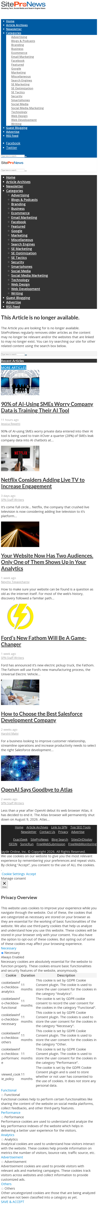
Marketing (18, 72)
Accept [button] (31, 874)
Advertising (19, 37)
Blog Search (60, 839)
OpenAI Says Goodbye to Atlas (36, 789)
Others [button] (6, 1184)
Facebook (17, 61)
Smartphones (20, 100)
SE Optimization (22, 88)
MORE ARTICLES (13, 367)
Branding (17, 45)
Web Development (24, 120)
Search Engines (21, 80)
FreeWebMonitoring (82, 844)
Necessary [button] (8, 948)
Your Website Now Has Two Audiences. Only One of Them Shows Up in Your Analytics (47, 561)
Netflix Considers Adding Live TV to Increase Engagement (43, 483)
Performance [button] (10, 1112)
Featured (17, 65)
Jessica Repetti (10, 424)
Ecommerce (19, 53)
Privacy (63, 832)
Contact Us (47, 832)
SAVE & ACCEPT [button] (12, 1202)
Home (10, 21)
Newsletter (14, 29)
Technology (19, 112)
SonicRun (27, 844)
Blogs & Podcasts (23, 41)
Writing (16, 124)
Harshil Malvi (10, 733)
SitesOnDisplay (81, 839)
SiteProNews (39, 839)
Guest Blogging (16, 128)
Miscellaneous (21, 76)
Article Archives (17, 25)
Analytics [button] (7, 1135)
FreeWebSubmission (51, 844)
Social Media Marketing (27, 108)
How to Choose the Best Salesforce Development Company (41, 716)
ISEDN (13, 844)
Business (17, 49)
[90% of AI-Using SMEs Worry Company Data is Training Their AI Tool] (20, 394)
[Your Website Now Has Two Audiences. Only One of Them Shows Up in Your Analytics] (20, 546)
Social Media (19, 104)
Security (16, 96)
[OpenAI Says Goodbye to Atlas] (20, 780)
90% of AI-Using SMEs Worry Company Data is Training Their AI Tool (47, 407)
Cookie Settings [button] (13, 874)
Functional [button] (8, 1090)
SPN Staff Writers (12, 500)
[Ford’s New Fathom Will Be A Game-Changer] (20, 628)
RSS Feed (12, 136)
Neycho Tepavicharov (15, 582)
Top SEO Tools (80, 827)
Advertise (12, 132)
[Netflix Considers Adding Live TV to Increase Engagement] (20, 470)
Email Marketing (22, 57)
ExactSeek (20, 839)
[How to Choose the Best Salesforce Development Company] (20, 704)
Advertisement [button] (12, 1157)
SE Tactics (18, 92)
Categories (13, 33)
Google (16, 68)
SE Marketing (20, 84)
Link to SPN (59, 827)
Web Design (19, 116)
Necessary (12, 952)
